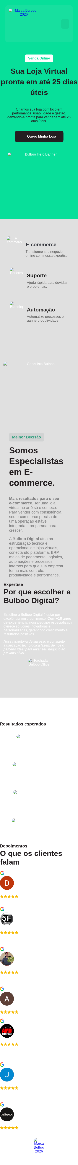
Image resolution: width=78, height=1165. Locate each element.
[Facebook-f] (0, 1163)
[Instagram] (2, 1163)
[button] (65, 24)
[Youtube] (1, 1163)
